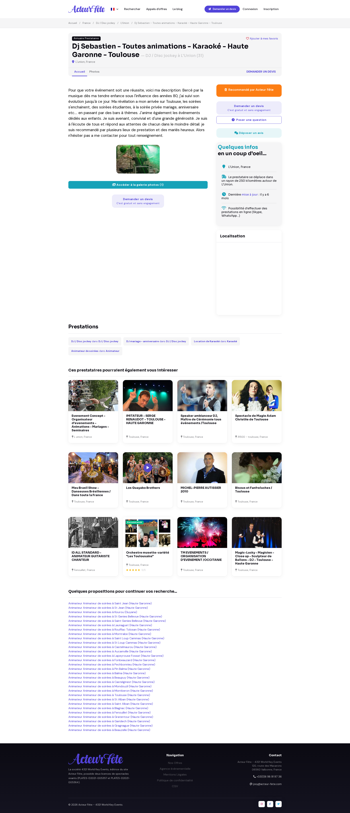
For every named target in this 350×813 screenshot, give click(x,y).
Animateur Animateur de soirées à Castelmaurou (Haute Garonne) (112, 647)
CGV (175, 786)
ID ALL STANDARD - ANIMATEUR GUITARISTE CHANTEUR (91, 556)
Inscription (271, 9)
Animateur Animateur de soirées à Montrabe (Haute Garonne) (109, 634)
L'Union (125, 23)
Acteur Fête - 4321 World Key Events (100, 804)
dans (94, 341)
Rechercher (132, 9)
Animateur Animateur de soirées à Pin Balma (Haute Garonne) (109, 669)
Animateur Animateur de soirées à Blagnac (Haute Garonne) (108, 708)
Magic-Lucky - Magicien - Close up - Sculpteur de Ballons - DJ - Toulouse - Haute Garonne (254, 558)
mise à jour (250, 194)
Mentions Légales (175, 774)
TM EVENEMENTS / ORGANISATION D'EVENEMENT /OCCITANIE (201, 556)
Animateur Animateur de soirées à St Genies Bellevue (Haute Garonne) (115, 616)
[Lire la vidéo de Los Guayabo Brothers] (147, 467)
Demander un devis (224, 9)
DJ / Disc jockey (105, 23)
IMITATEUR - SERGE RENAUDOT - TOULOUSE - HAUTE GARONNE (146, 419)
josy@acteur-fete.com (267, 784)
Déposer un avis (251, 133)
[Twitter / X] (278, 804)
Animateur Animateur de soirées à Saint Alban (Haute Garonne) (110, 704)
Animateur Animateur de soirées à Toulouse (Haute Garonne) (109, 695)
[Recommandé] (148, 532)
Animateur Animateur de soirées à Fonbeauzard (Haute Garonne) (111, 660)
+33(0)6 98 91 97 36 (269, 776)
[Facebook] (270, 804)
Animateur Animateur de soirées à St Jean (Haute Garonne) (108, 608)
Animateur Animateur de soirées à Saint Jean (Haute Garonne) (110, 603)
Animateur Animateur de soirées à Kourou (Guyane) (102, 612)
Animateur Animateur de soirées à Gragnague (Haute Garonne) (110, 725)
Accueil (72, 23)
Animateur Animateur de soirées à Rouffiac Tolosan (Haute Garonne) (114, 629)
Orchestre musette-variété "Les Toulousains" (147, 554)
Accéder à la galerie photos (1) (140, 185)
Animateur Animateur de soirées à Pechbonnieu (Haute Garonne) (111, 664)
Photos (94, 71)
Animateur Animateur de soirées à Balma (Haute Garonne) (107, 673)
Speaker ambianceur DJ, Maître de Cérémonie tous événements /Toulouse (201, 419)
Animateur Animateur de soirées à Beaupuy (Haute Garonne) (108, 677)
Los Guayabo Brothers (143, 488)
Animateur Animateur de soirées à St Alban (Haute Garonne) (108, 699)
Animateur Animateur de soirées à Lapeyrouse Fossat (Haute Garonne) (116, 656)
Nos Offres (175, 763)
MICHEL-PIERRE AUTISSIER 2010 (201, 489)
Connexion (250, 9)
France (87, 23)
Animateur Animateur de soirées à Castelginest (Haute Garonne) (111, 682)
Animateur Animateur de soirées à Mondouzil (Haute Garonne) (109, 686)
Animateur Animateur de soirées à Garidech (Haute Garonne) (109, 721)
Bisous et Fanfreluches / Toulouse (253, 489)
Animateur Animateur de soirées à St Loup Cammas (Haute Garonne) (114, 643)
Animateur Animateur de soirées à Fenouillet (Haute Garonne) (109, 712)
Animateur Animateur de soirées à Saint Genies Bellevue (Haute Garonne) (117, 621)
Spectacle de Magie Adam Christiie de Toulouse (255, 417)
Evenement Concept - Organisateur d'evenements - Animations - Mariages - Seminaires (90, 423)
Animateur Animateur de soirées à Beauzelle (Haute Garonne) (109, 730)
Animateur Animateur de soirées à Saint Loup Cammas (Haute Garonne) (116, 638)
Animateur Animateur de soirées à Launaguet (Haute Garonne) (110, 625)
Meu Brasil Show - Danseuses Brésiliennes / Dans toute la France (91, 491)
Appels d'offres (156, 9)
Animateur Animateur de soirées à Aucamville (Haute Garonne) (110, 651)
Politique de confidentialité (175, 780)
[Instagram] (261, 804)
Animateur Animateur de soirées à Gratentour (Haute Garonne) (110, 717)
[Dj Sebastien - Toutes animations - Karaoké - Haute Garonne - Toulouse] (138, 159)
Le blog (178, 9)
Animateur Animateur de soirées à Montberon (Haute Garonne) (110, 691)
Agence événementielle (175, 769)
